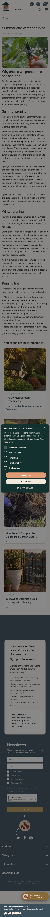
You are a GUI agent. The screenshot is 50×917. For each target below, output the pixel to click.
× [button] (45, 427)
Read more (8, 442)
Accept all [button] (26, 475)
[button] (25, 487)
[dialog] (25, 458)
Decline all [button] (26, 482)
